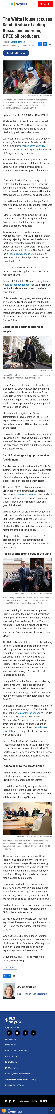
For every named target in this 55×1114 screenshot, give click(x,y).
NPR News (9, 967)
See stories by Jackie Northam (32, 993)
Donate (46, 4)
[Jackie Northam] (9, 991)
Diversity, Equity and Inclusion (17, 1074)
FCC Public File (11, 1062)
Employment (10, 1045)
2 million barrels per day (32, 145)
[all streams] (51, 1110)
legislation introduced (29, 713)
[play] (4, 1110)
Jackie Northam (18, 41)
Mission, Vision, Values (14, 1085)
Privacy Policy (11, 1056)
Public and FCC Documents (16, 1051)
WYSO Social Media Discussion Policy (20, 1080)
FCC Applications (12, 1068)
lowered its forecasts (27, 494)
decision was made (20, 253)
